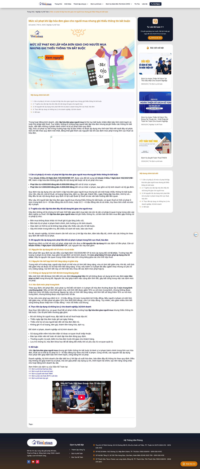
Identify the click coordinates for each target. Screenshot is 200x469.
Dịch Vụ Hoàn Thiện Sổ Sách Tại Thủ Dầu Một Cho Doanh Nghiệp (154, 79)
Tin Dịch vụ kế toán (155, 84)
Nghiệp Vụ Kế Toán (42, 12)
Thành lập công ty (80, 4)
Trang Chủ (58, 4)
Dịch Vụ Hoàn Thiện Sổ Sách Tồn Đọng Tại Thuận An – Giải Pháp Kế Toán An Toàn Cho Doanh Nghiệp (154, 119)
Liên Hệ (144, 4)
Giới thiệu (67, 4)
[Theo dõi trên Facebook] (28, 461)
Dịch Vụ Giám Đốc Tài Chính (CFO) (118, 4)
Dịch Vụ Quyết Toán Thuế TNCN (154, 158)
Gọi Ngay (156, 4)
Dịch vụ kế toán (96, 4)
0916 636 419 (156, 38)
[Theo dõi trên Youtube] (33, 461)
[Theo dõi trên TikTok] (37, 461)
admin (33, 25)
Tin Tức (137, 4)
